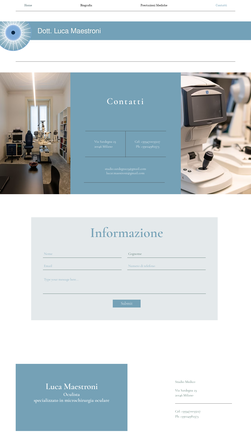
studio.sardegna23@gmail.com (125, 169)
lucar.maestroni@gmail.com (125, 173)
